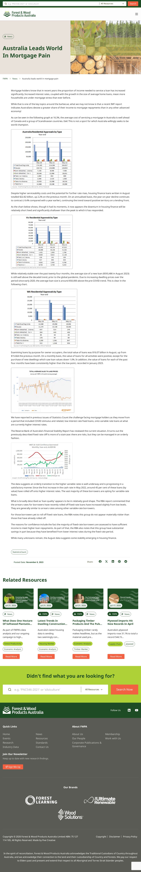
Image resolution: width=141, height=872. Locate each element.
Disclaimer (114, 836)
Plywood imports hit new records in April (120, 622)
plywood (129, 644)
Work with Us (113, 738)
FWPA (5, 78)
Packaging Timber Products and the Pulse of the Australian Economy (87, 625)
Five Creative (48, 840)
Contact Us (42, 747)
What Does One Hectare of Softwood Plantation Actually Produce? (17, 624)
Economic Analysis (12, 649)
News (14, 78)
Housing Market (46, 644)
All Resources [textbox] (107, 3)
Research (8, 742)
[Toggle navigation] (135, 14)
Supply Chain (115, 644)
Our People (78, 738)
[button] (100, 561)
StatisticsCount (19, 552)
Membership (112, 734)
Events (6, 738)
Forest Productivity (12, 644)
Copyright (101, 836)
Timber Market (81, 649)
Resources (42, 738)
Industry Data (11, 747)
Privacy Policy (130, 836)
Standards (42, 742)
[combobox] (112, 3)
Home (6, 734)
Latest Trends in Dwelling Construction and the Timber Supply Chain (52, 625)
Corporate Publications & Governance (86, 744)
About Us (77, 734)
